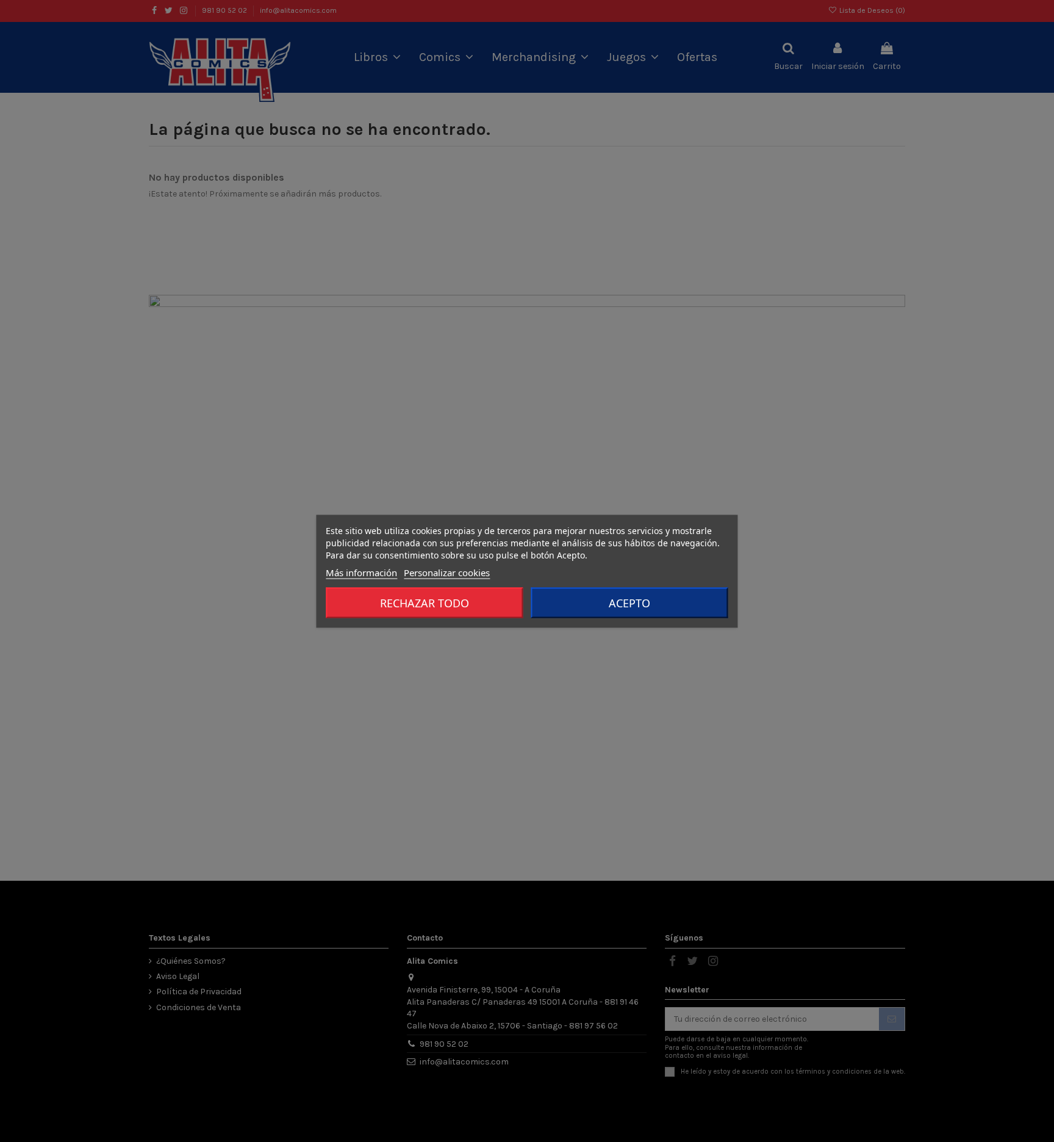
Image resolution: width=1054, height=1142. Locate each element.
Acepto (629, 602)
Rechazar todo (424, 602)
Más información (361, 572)
